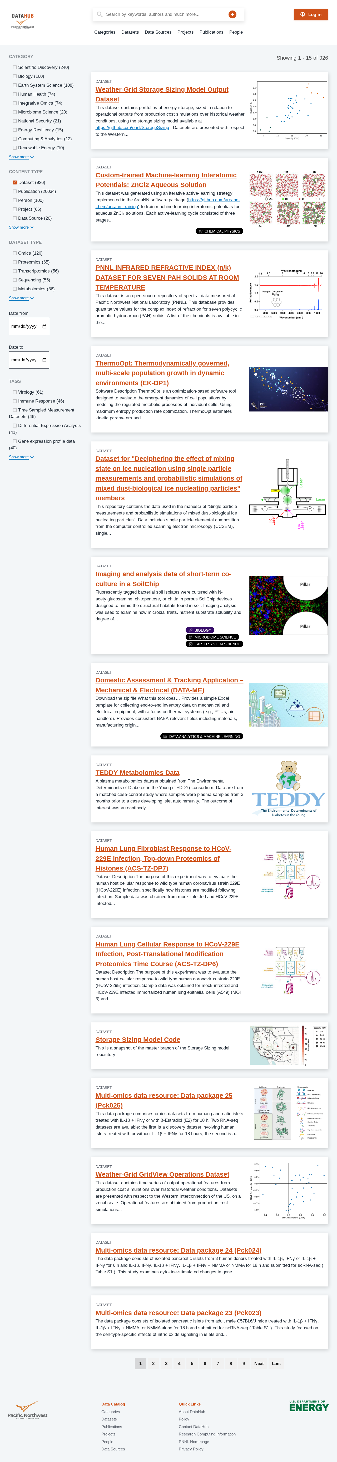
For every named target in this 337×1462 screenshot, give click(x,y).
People (236, 32)
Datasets (130, 32)
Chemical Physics (222, 231)
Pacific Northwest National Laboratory (27, 1410)
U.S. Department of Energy (309, 1410)
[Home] (35, 21)
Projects (185, 32)
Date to (16, 347)
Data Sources (158, 32)
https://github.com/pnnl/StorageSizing (132, 127)
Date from (18, 313)
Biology (203, 630)
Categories (105, 32)
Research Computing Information (207, 1434)
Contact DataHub (194, 1426)
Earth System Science (217, 644)
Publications (212, 32)
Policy (184, 1419)
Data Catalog (113, 1404)
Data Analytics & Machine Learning (204, 736)
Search (232, 14)
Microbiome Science (215, 637)
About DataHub (192, 1411)
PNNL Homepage (194, 1441)
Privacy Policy (191, 1449)
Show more (19, 157)
